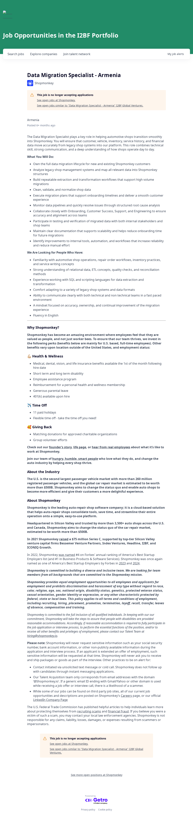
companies (43, 54)
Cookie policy (105, 809)
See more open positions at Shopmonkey (96, 775)
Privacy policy (88, 809)
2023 (122, 563)
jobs (16, 54)
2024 (136, 563)
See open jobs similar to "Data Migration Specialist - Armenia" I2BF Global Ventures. (90, 105)
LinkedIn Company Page (50, 700)
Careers (126, 696)
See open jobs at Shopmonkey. (56, 100)
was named (67, 555)
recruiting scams (89, 711)
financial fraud (118, 711)
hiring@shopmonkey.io (42, 636)
